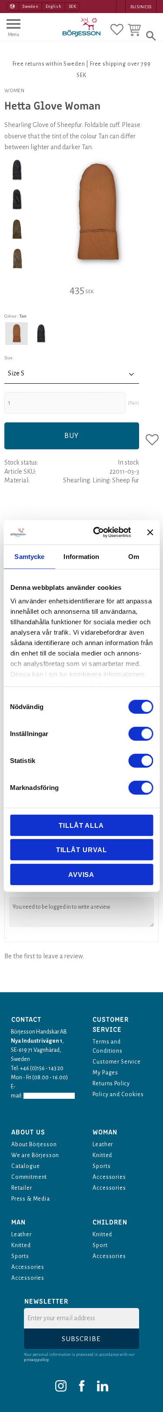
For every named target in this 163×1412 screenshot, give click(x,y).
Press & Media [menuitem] (30, 1199)
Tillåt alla (81, 825)
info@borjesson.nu (49, 1096)
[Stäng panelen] (150, 532)
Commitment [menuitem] (29, 1177)
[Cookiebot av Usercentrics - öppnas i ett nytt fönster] (97, 532)
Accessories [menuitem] (109, 1177)
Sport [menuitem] (100, 1245)
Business (141, 6)
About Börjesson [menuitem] (34, 1144)
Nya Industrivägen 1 (36, 1041)
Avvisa (81, 874)
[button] (13, 31)
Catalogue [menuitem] (25, 1166)
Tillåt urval (81, 849)
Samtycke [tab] (29, 556)
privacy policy (36, 1360)
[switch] (140, 733)
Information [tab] (81, 556)
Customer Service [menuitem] (116, 1062)
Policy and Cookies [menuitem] (118, 1094)
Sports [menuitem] (101, 1166)
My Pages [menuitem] (105, 1073)
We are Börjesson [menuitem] (35, 1155)
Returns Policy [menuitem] (111, 1084)
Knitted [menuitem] (102, 1155)
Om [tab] (133, 556)
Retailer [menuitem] (21, 1188)
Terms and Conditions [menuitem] (108, 1046)
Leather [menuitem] (103, 1144)
